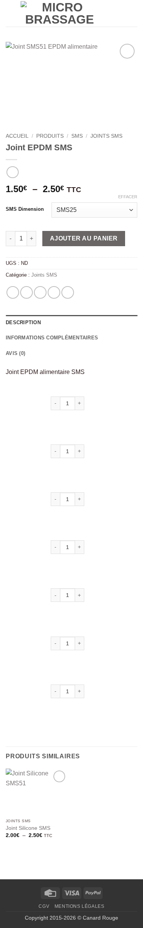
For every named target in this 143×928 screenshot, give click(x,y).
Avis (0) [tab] (15, 353)
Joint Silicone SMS (28, 828)
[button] (10, 13)
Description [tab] (23, 322)
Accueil (17, 136)
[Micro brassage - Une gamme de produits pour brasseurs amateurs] (59, 13)
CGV (44, 906)
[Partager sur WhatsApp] (12, 292)
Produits (50, 136)
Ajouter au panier (84, 238)
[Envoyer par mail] (54, 292)
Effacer (127, 196)
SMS (77, 136)
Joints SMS (106, 136)
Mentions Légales (79, 906)
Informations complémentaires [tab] (52, 338)
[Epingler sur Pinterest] (67, 292)
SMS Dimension (25, 209)
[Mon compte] (107, 13)
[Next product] (12, 172)
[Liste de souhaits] (120, 13)
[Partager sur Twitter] (40, 292)
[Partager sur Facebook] (26, 292)
